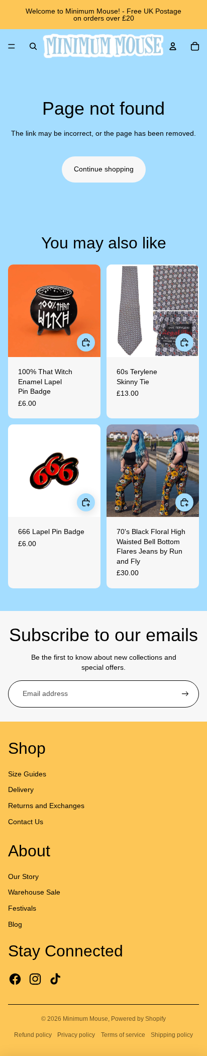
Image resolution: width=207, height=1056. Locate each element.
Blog (15, 924)
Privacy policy (76, 1034)
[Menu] (11, 46)
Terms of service (123, 1034)
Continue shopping (104, 169)
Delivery (21, 789)
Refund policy (33, 1034)
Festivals (22, 908)
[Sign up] (185, 694)
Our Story (23, 876)
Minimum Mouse (85, 1018)
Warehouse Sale (34, 892)
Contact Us (25, 822)
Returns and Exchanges (46, 806)
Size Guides (27, 774)
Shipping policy (172, 1034)
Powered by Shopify (138, 1018)
